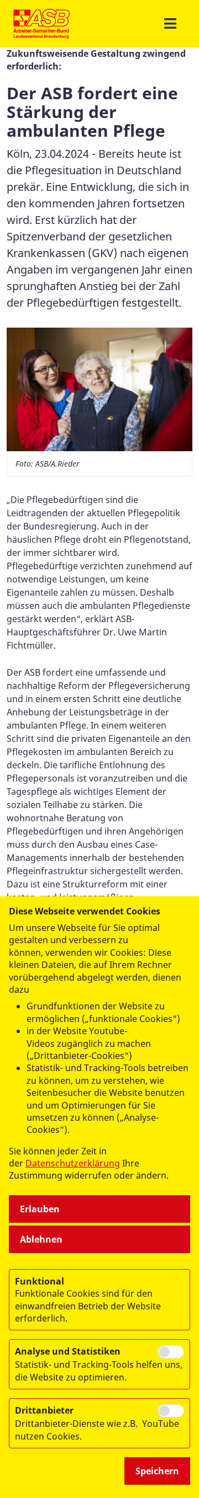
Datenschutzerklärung (72, 1163)
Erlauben (40, 1209)
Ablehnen (41, 1239)
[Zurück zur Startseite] (41, 24)
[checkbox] (171, 1351)
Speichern (157, 1471)
